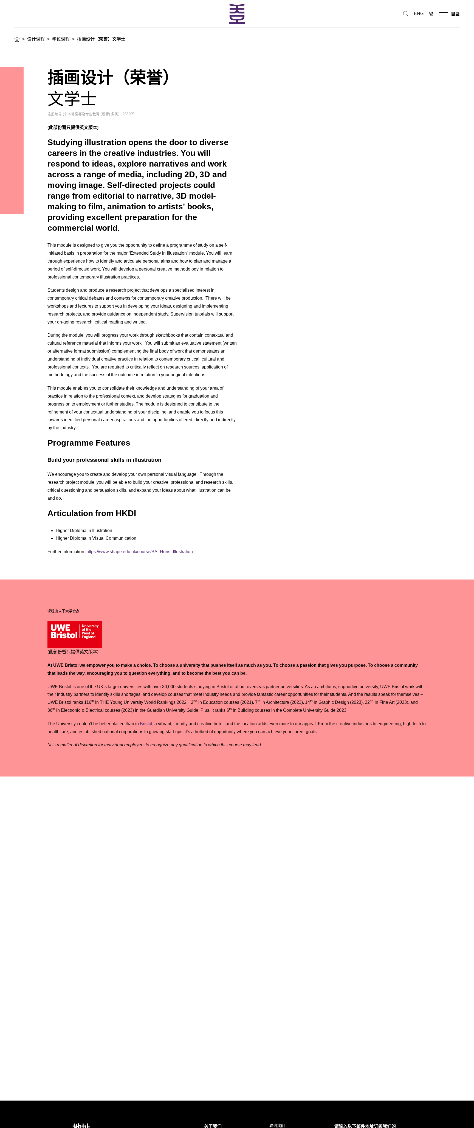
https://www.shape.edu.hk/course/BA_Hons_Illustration (139, 551)
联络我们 (277, 1125)
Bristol (146, 723)
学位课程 (61, 39)
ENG (419, 13)
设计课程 (36, 39)
